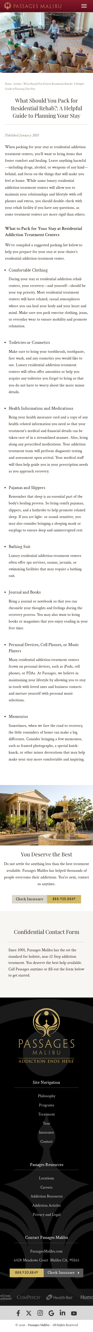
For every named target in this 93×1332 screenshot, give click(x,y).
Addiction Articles (46, 1205)
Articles (17, 84)
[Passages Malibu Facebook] (18, 1313)
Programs (46, 1105)
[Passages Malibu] (33, 6)
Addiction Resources (47, 1196)
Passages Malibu (38, 1325)
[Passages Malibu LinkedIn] (62, 1313)
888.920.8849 (64, 899)
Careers (46, 1187)
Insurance (46, 1132)
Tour (46, 1123)
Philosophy (46, 1096)
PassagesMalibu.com (46, 1251)
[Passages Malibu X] (29, 1313)
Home (8, 84)
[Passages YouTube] (74, 1313)
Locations (46, 1178)
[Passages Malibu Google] (51, 1313)
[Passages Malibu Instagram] (40, 1313)
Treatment (46, 1114)
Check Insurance (29, 899)
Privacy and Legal (47, 1214)
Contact (46, 1141)
